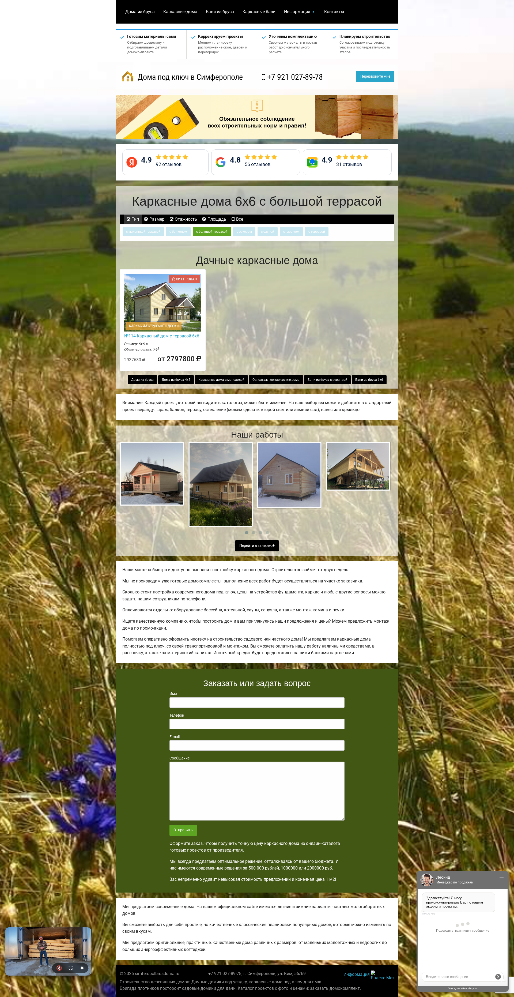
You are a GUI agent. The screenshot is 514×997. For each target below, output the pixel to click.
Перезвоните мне (375, 76)
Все (239, 219)
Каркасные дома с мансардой (221, 380)
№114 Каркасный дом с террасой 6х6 (161, 335)
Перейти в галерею (256, 545)
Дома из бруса (140, 11)
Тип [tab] (135, 219)
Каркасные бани (259, 11)
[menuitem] (140, 12)
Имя (173, 693)
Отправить (183, 830)
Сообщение (179, 758)
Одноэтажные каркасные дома (276, 380)
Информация (297, 11)
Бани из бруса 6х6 (369, 380)
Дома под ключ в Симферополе (189, 77)
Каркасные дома (180, 11)
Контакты (334, 11)
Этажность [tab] (185, 219)
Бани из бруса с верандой (327, 380)
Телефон (176, 715)
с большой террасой (212, 232)
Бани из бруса (220, 11)
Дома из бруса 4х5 (176, 380)
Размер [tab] (156, 219)
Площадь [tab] (216, 219)
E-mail (174, 737)
